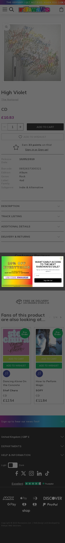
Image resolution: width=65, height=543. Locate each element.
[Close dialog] (61, 258)
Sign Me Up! (48, 280)
